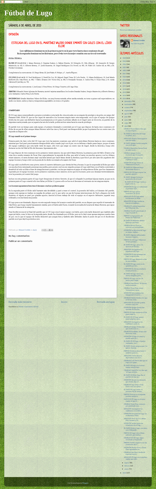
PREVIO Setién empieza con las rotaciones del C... (135, 443)
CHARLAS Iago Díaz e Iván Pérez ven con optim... (133, 385)
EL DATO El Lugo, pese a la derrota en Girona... (133, 245)
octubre (127, 107)
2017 (124, 86)
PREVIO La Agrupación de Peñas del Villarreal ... (133, 216)
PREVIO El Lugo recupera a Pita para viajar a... (135, 313)
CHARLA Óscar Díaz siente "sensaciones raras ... (133, 289)
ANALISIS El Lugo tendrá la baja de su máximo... (134, 202)
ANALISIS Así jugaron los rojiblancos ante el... (133, 323)
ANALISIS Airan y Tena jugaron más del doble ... (135, 139)
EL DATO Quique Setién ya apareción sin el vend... (133, 178)
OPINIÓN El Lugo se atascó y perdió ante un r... (134, 337)
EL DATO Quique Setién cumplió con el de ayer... (135, 144)
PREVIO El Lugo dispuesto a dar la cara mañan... (135, 260)
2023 (124, 67)
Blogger (85, 483)
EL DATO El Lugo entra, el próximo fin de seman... (133, 390)
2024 (124, 64)
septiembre (128, 110)
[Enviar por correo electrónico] (43, 230)
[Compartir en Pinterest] (52, 230)
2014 (124, 95)
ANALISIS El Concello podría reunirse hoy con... (134, 303)
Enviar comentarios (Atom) (28, 307)
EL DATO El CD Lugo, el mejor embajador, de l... (134, 342)
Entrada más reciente (20, 302)
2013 (124, 98)
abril (126, 126)
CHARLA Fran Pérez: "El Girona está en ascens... (135, 284)
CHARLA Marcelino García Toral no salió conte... (135, 149)
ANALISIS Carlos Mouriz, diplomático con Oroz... (133, 356)
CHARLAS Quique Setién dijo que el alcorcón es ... (134, 328)
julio (126, 117)
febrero (127, 466)
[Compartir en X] (47, 230)
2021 (124, 74)
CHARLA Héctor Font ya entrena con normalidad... (134, 226)
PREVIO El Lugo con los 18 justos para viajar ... (133, 279)
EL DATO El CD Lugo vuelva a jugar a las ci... (135, 183)
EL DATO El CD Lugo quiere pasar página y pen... (134, 318)
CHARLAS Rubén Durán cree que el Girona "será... (135, 299)
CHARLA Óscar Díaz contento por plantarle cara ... (134, 405)
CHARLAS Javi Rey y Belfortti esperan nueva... (134, 453)
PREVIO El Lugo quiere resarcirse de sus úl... (132, 192)
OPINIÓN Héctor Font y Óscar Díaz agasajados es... (135, 448)
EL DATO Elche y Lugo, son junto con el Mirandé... (135, 429)
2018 (124, 83)
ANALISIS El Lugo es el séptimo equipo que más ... (135, 458)
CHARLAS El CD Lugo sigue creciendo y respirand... (134, 439)
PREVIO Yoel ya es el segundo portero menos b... (134, 395)
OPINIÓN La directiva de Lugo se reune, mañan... (135, 231)
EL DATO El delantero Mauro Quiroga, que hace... (134, 221)
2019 (124, 80)
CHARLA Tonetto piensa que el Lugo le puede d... (135, 212)
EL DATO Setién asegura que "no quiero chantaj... (135, 347)
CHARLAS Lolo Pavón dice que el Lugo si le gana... (135, 361)
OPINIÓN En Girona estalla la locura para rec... (135, 270)
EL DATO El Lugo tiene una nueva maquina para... (133, 274)
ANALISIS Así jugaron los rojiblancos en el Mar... (133, 410)
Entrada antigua (106, 302)
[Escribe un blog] (45, 230)
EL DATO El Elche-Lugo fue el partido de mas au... (134, 376)
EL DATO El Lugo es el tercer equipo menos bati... (134, 366)
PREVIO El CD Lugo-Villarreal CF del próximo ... (135, 241)
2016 (124, 89)
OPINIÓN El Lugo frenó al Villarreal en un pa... (133, 163)
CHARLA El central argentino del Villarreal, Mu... (134, 207)
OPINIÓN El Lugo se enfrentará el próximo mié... (135, 188)
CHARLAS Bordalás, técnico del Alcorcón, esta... (135, 332)
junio (126, 120)
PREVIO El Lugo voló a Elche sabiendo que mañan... (134, 434)
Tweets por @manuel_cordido (130, 30)
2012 (124, 473)
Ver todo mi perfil (137, 43)
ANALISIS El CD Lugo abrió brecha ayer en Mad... (134, 197)
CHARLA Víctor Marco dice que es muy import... (135, 130)
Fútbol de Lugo (28, 13)
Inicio (64, 302)
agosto (127, 114)
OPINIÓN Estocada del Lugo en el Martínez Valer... (135, 414)
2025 (124, 61)
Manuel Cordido (139, 40)
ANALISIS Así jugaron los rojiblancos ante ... (133, 159)
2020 (124, 77)
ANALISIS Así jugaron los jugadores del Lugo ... (133, 250)
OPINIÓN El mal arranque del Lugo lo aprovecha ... (135, 255)
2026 (124, 58)
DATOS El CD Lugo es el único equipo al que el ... (134, 400)
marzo (127, 463)
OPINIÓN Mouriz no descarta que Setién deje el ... (135, 381)
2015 (124, 92)
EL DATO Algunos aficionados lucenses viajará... (134, 236)
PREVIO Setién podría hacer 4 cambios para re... (135, 352)
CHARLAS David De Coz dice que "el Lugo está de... (135, 371)
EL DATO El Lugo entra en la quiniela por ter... (134, 265)
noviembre (128, 104)
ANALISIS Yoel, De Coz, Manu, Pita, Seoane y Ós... (135, 419)
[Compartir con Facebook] (50, 230)
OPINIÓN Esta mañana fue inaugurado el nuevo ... (134, 294)
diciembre (128, 101)
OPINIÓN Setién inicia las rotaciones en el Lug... (133, 424)
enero (126, 469)
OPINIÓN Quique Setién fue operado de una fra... (134, 308)
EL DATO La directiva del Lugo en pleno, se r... (135, 134)
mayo (126, 123)
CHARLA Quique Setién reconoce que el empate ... (134, 154)
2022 (124, 70)
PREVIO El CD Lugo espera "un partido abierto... (135, 173)
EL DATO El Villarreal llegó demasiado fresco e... (134, 168)
